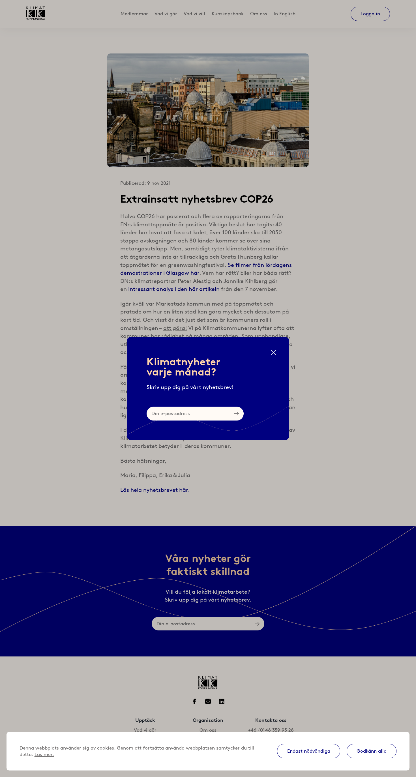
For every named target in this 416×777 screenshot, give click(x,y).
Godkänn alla (372, 751)
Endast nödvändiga (308, 751)
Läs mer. (44, 754)
